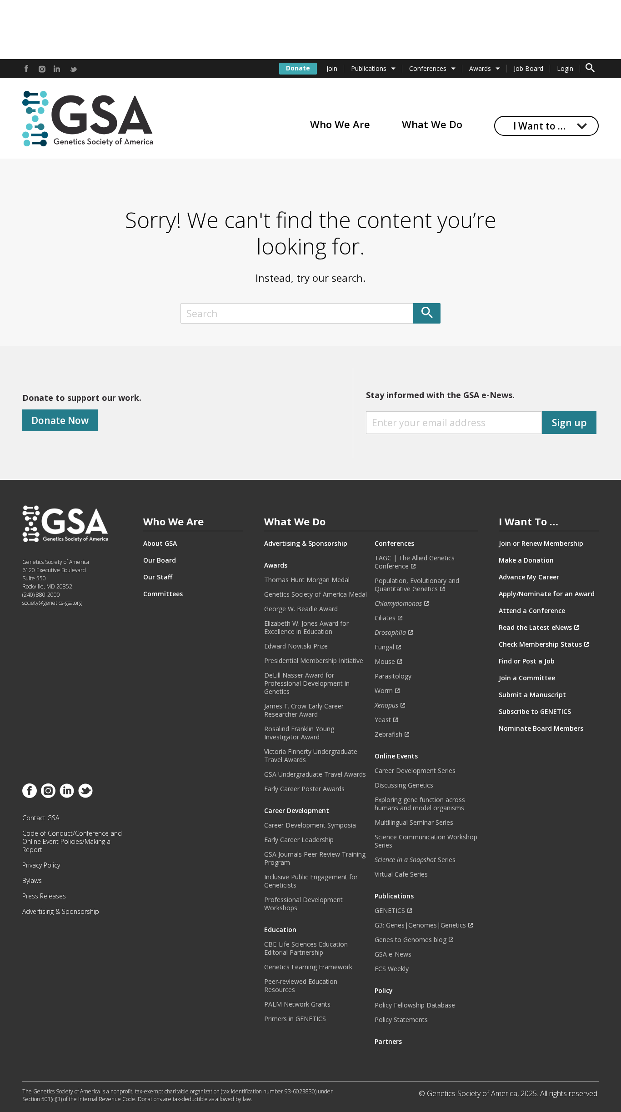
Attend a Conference (532, 611)
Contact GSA (40, 818)
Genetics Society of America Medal (315, 594)
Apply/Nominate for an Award (547, 594)
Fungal (384, 647)
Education (280, 930)
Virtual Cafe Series (401, 874)
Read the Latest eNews (535, 627)
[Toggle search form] (590, 68)
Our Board (159, 560)
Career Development (296, 811)
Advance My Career (529, 577)
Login (565, 68)
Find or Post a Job (527, 661)
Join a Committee (527, 678)
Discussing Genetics (404, 785)
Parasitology (393, 676)
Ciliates (385, 618)
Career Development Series (415, 771)
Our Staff (157, 577)
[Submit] (427, 313)
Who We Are (340, 124)
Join (331, 68)
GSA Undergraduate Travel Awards (315, 774)
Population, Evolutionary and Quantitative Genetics (417, 585)
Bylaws (32, 881)
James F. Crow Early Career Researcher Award (304, 710)
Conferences (427, 68)
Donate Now (60, 420)
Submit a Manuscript (532, 695)
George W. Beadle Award (301, 609)
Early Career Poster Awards (304, 789)
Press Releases (44, 896)
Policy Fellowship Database (415, 1005)
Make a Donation (526, 560)
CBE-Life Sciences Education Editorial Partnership (306, 948)
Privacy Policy (41, 865)
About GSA (160, 543)
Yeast (383, 720)
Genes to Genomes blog (410, 940)
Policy (384, 991)
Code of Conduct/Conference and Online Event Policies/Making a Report (72, 841)
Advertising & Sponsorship (60, 912)
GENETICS (390, 911)
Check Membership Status (540, 644)
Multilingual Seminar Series (414, 822)
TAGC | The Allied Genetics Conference (415, 562)
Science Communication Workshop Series (426, 841)
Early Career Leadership (299, 840)
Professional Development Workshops (303, 904)
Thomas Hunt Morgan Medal (307, 580)
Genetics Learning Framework (308, 967)
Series (415, 860)
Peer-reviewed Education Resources (300, 985)
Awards (480, 68)
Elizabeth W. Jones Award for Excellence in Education (306, 627)
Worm (384, 691)
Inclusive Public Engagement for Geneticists (311, 881)
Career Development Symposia (310, 825)
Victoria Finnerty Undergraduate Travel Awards (310, 756)
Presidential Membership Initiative (313, 661)
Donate (298, 68)
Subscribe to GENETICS (535, 712)
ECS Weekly (392, 969)
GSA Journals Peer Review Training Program (315, 858)
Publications (368, 68)
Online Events (396, 756)
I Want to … (539, 126)
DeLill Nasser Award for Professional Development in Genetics (307, 683)
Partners (388, 1041)
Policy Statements (401, 1020)
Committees (163, 594)
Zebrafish (388, 734)
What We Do (432, 124)
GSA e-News (393, 954)
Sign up (569, 422)
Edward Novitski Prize (296, 646)
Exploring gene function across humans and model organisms (420, 804)
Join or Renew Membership (541, 543)
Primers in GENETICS (295, 1019)
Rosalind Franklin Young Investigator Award (299, 733)
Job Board (528, 68)
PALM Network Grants (297, 1004)
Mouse (385, 662)
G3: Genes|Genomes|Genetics (420, 925)
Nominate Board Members (541, 728)
